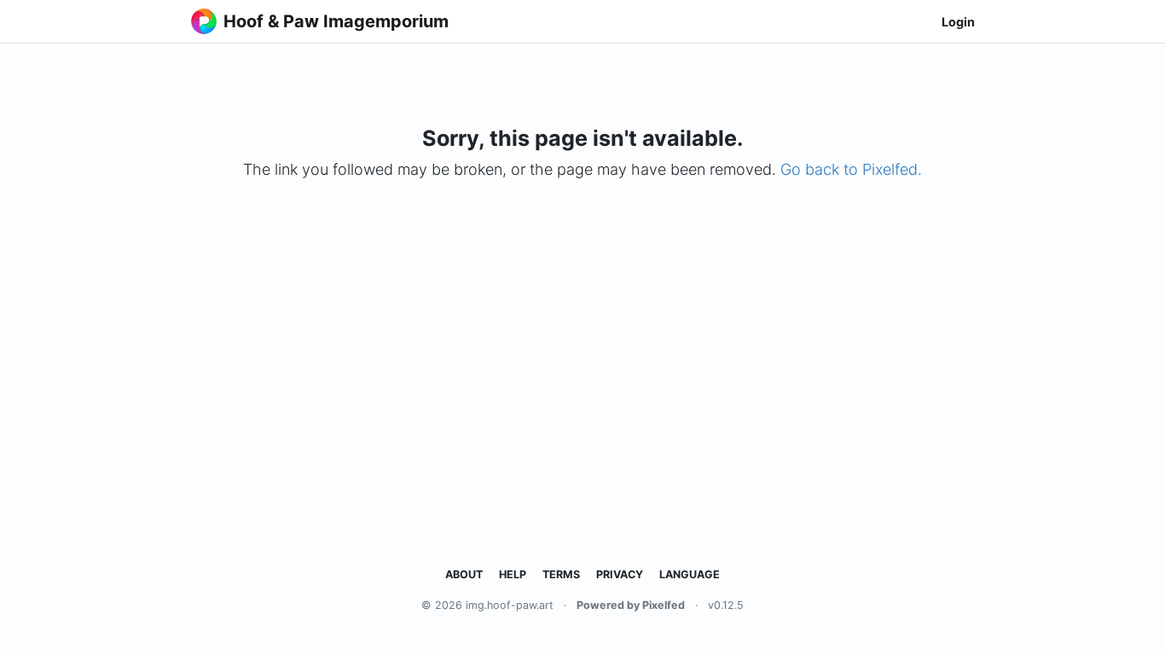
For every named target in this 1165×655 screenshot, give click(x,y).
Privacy (619, 574)
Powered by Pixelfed (631, 605)
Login (958, 21)
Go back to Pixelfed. (851, 169)
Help (512, 574)
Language (689, 574)
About (464, 574)
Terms (561, 574)
